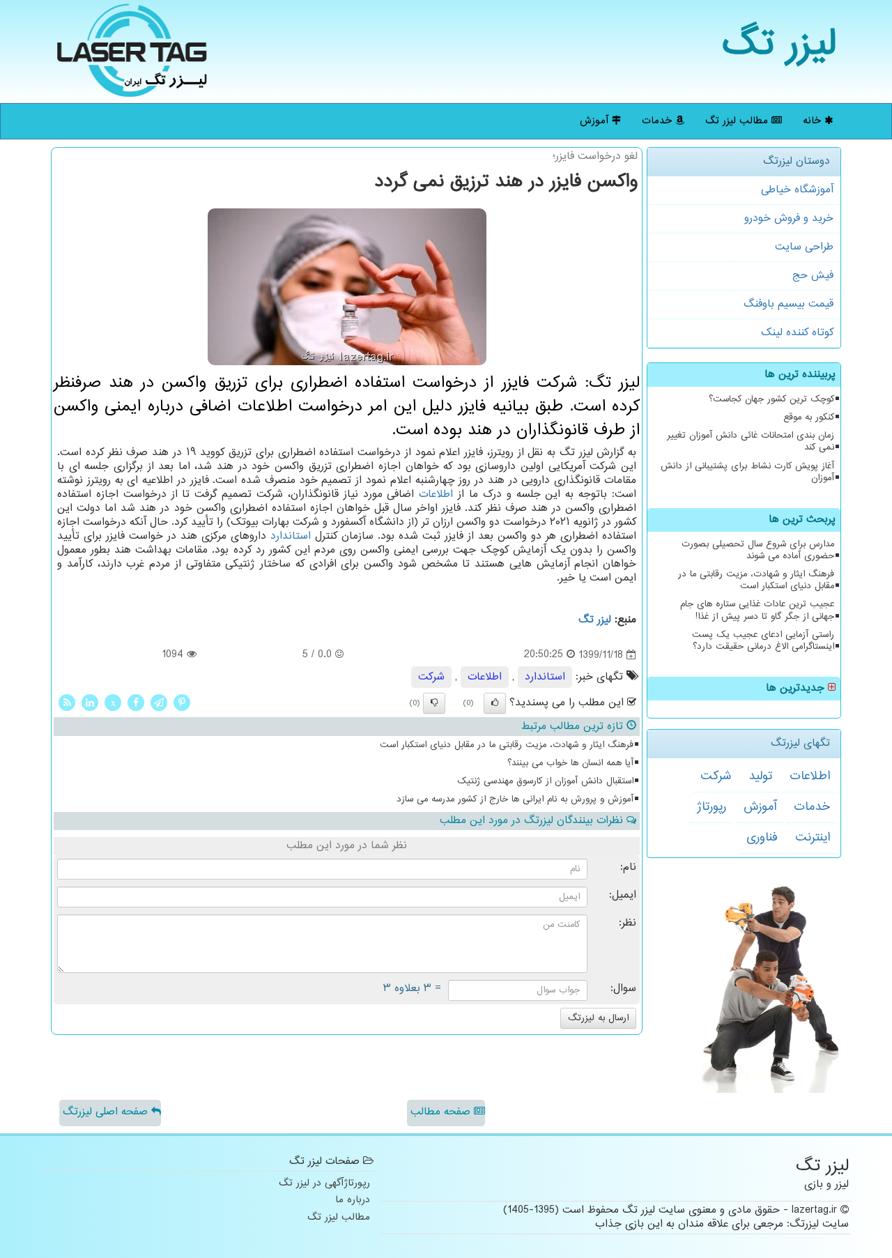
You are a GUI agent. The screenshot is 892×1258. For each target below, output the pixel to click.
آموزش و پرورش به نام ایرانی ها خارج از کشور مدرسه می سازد (515, 799)
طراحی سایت (804, 247)
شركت (715, 776)
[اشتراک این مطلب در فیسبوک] (136, 702)
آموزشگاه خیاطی (797, 190)
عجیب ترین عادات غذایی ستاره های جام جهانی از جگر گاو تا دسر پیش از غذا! (757, 610)
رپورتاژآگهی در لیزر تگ (324, 1184)
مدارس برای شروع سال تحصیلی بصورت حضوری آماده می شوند (758, 550)
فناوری (762, 837)
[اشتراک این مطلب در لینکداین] (90, 702)
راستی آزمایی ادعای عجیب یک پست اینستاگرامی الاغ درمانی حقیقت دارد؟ (763, 640)
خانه (813, 121)
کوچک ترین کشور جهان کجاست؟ (771, 399)
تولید (760, 776)
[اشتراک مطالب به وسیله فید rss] (67, 702)
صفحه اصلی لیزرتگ (107, 1112)
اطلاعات (810, 776)
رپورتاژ (711, 807)
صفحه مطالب (442, 1112)
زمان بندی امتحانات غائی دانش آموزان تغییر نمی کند (750, 441)
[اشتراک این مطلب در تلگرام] (159, 702)
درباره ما (352, 1200)
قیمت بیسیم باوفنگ (788, 304)
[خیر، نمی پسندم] (434, 703)
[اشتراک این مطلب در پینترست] (182, 702)
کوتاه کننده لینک (797, 332)
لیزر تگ (779, 45)
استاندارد (290, 536)
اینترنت (812, 837)
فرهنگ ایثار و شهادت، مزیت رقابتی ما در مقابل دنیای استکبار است (756, 580)
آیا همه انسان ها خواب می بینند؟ (570, 763)
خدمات (658, 121)
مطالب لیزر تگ (738, 121)
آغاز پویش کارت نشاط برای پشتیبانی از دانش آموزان (747, 472)
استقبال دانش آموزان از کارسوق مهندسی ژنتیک (545, 781)
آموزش (596, 121)
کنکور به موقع (808, 417)
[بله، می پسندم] (495, 703)
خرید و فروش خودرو (788, 218)
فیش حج (812, 275)
